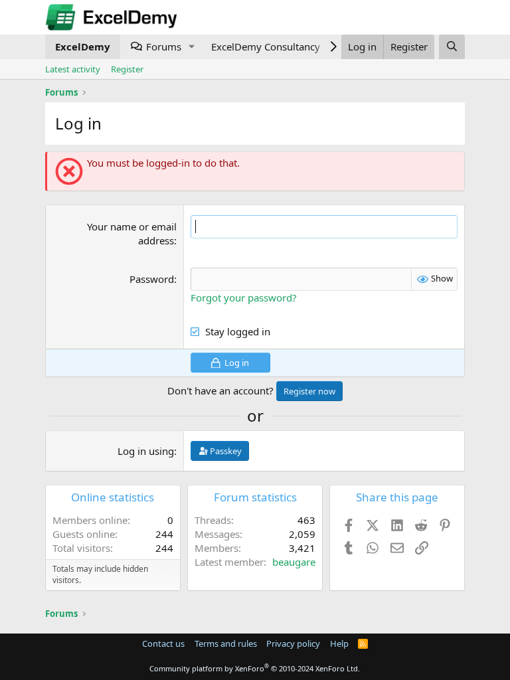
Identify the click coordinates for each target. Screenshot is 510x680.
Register (127, 69)
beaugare (293, 561)
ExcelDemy (82, 46)
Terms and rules (226, 643)
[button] (192, 47)
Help (339, 643)
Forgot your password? (244, 297)
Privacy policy (293, 643)
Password (151, 279)
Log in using (146, 451)
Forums (163, 46)
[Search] (452, 47)
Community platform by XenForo (254, 668)
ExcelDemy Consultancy (265, 46)
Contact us (163, 643)
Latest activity (72, 69)
